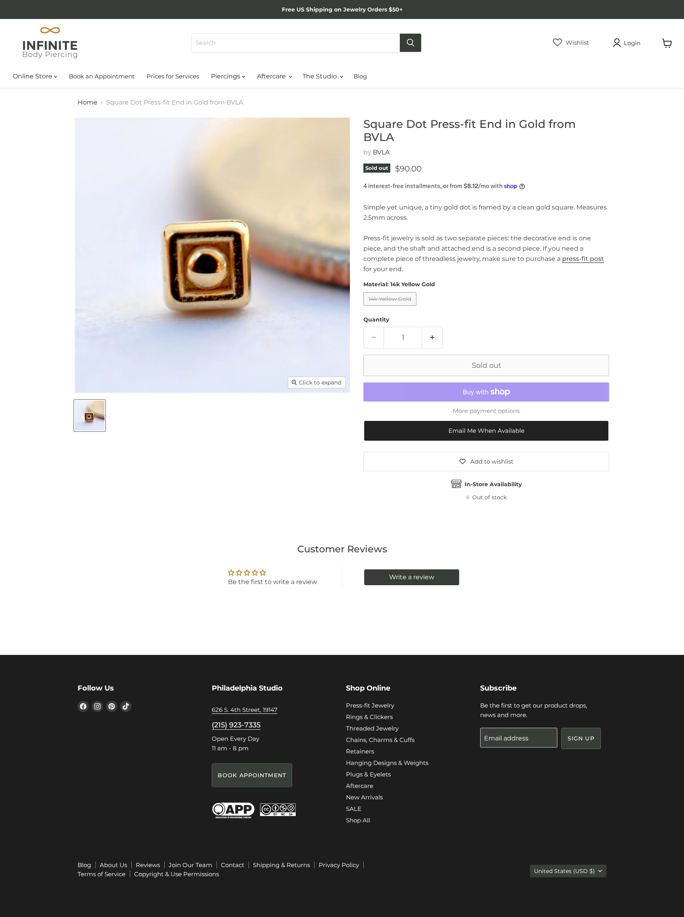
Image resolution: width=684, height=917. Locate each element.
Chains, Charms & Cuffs (380, 740)
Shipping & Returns (281, 865)
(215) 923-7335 (236, 725)
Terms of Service (101, 874)
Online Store (33, 76)
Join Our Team (190, 865)
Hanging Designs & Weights (387, 763)
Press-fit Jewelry (370, 705)
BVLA (381, 152)
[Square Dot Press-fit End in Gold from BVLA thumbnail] (89, 415)
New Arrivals (364, 797)
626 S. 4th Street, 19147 (244, 709)
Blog (360, 76)
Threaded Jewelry (372, 728)
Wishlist (576, 42)
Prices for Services (172, 76)
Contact (232, 865)
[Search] (410, 43)
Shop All (358, 820)
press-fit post (583, 259)
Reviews (148, 865)
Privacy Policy (339, 865)
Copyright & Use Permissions (176, 874)
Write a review (411, 577)
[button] (486, 431)
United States (564, 871)
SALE (353, 808)
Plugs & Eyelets (368, 774)
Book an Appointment (102, 76)
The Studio (320, 76)
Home (87, 102)
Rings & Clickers (369, 717)
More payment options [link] (486, 410)
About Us (113, 865)
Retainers (360, 751)
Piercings (226, 76)
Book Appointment (252, 775)
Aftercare (272, 76)
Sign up (581, 738)
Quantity (376, 319)
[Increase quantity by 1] (432, 337)
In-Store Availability (493, 484)
